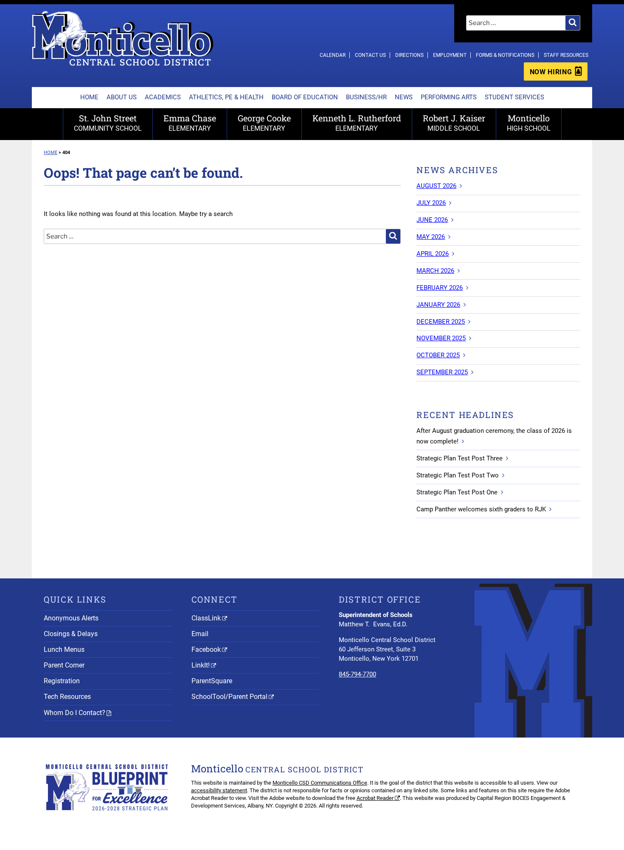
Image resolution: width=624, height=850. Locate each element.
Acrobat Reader (375, 798)
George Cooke (264, 122)
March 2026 (435, 271)
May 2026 (430, 237)
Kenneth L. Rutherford (356, 122)
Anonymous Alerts (71, 618)
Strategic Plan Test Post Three (459, 458)
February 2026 (439, 288)
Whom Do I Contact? (74, 713)
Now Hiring (551, 72)
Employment (450, 55)
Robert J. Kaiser (454, 122)
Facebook (206, 649)
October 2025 (438, 355)
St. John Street (108, 122)
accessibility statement (219, 790)
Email (199, 634)
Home (89, 97)
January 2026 (438, 305)
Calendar (333, 55)
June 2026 (432, 220)
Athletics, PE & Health (226, 97)
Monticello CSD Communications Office (320, 783)
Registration (62, 681)
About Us (122, 97)
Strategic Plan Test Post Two (457, 475)
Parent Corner (64, 665)
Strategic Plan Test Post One (457, 492)
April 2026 (432, 254)
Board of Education (305, 97)
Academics (163, 97)
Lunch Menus (64, 649)
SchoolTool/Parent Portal (229, 697)
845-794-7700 (357, 674)
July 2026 (431, 203)
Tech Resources (67, 697)
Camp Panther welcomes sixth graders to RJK (481, 509)
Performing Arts (449, 97)
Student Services (514, 97)
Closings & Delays (71, 634)
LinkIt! (200, 665)
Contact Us (370, 55)
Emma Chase (189, 122)
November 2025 (441, 338)
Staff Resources (566, 55)
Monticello (529, 122)
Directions (409, 55)
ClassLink (206, 618)
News (404, 97)
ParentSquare (211, 681)
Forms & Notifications (505, 55)
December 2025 (440, 321)
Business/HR (366, 97)
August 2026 (436, 186)
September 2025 (442, 372)
